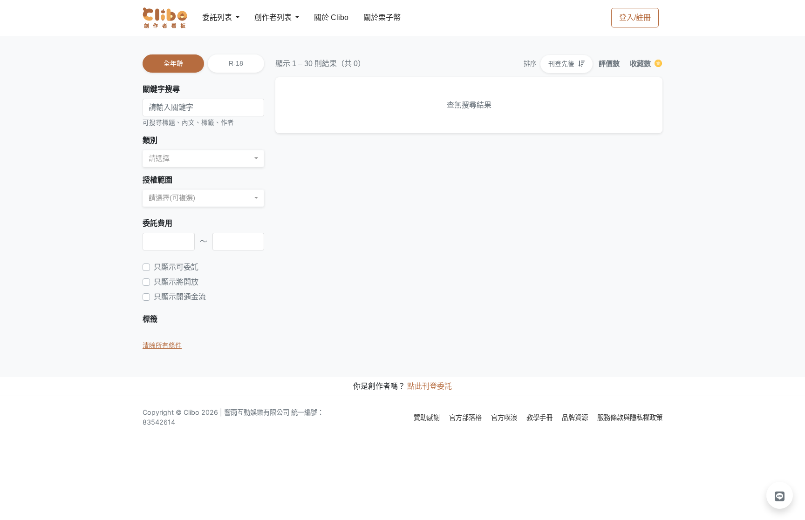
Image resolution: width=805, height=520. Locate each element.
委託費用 (157, 223)
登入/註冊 (635, 17)
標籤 (150, 319)
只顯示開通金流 (180, 297)
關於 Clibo (322, 17)
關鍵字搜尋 (161, 89)
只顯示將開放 (176, 282)
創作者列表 (265, 17)
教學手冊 (540, 417)
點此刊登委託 (429, 386)
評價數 (609, 64)
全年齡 (173, 63)
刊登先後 (562, 64)
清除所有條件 (162, 345)
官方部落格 (466, 417)
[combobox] (203, 158)
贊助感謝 (428, 417)
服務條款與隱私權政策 (629, 417)
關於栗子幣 (372, 17)
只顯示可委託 (176, 267)
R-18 (236, 63)
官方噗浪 (505, 417)
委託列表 (211, 17)
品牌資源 (576, 417)
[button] (779, 495)
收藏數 (641, 64)
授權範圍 (157, 180)
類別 (150, 140)
